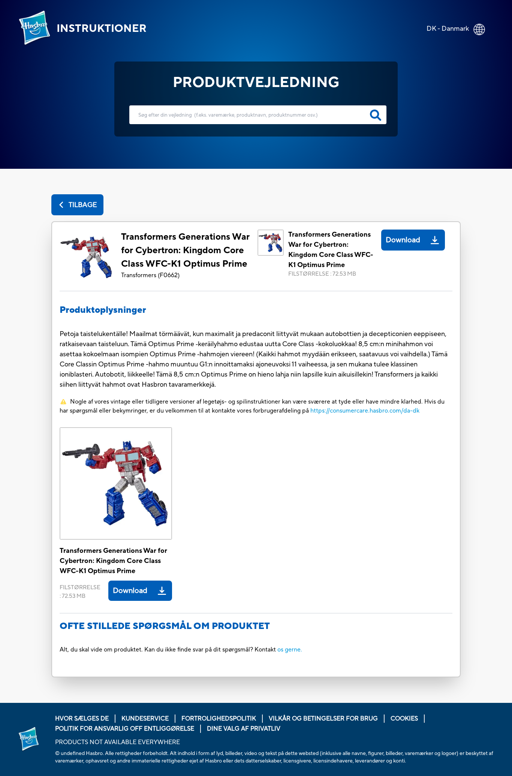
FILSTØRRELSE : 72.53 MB (322, 274)
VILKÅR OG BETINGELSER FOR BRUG (323, 718)
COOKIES (404, 718)
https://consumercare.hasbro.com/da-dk (364, 410)
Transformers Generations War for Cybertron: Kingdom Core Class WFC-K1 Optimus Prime (185, 250)
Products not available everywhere (117, 742)
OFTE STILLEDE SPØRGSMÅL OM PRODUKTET (165, 626)
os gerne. (289, 649)
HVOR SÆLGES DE (82, 718)
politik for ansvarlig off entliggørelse (124, 728)
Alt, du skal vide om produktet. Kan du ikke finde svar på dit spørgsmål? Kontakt (168, 649)
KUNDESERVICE (145, 718)
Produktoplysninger (103, 310)
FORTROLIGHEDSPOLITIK (218, 718)
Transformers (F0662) (150, 275)
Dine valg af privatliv (243, 728)
